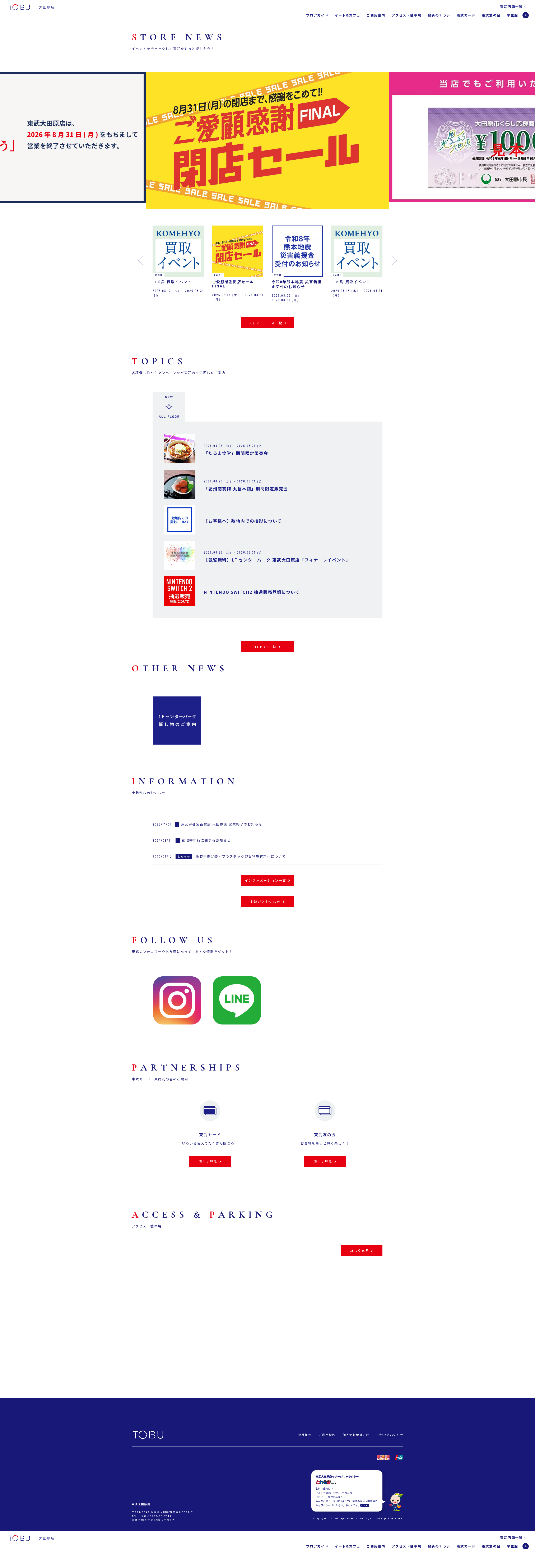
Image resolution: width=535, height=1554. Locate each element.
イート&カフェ (347, 15)
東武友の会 (491, 15)
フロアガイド (317, 15)
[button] (108, 143)
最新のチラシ (439, 15)
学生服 (512, 15)
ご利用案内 (376, 15)
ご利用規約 (327, 1435)
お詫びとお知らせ (390, 1435)
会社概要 (305, 1435)
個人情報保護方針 (356, 1435)
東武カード (466, 15)
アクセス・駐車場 (407, 15)
